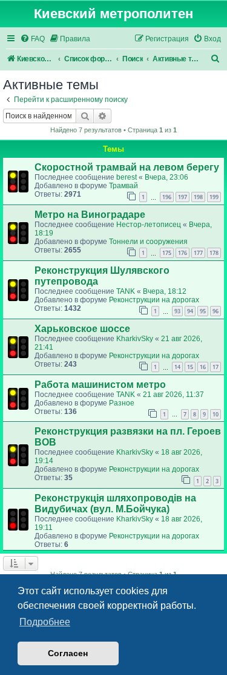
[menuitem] (32, 39)
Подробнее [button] (44, 622)
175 (166, 253)
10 (215, 414)
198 (198, 197)
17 (215, 367)
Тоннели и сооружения (148, 241)
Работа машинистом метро (100, 384)
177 (198, 253)
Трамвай (123, 185)
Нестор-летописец (148, 224)
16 (203, 367)
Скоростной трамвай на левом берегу (127, 167)
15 (190, 367)
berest (126, 177)
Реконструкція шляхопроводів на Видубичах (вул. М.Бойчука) (115, 503)
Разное (121, 403)
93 (177, 311)
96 (215, 311)
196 (166, 197)
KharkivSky (134, 338)
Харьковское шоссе (82, 329)
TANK (125, 291)
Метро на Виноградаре (90, 214)
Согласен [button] (68, 653)
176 (182, 253)
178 (214, 253)
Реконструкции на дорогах (154, 300)
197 (182, 197)
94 (190, 311)
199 (214, 197)
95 (203, 311)
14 (177, 367)
